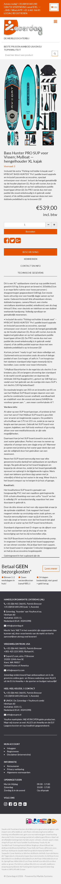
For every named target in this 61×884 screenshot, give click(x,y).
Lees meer (51, 568)
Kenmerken (30, 259)
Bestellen (30, 231)
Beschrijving (30, 252)
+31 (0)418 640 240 (27, 4)
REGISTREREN (20, 13)
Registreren (13, 751)
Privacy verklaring (15, 769)
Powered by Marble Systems (39, 876)
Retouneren (13, 766)
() (55, 7)
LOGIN (7, 13)
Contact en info (30, 265)
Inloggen (11, 748)
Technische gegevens (30, 272)
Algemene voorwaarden (18, 772)
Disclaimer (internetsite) (19, 754)
